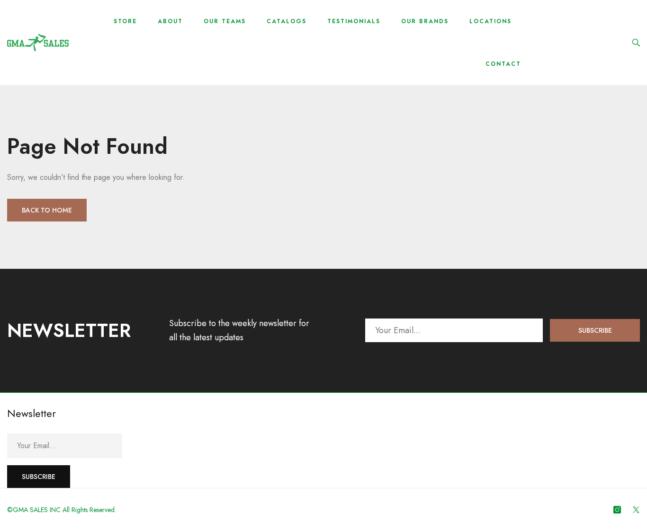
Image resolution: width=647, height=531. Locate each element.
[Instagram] (617, 509)
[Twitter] (636, 509)
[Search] (636, 42)
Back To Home (47, 210)
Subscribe (595, 330)
